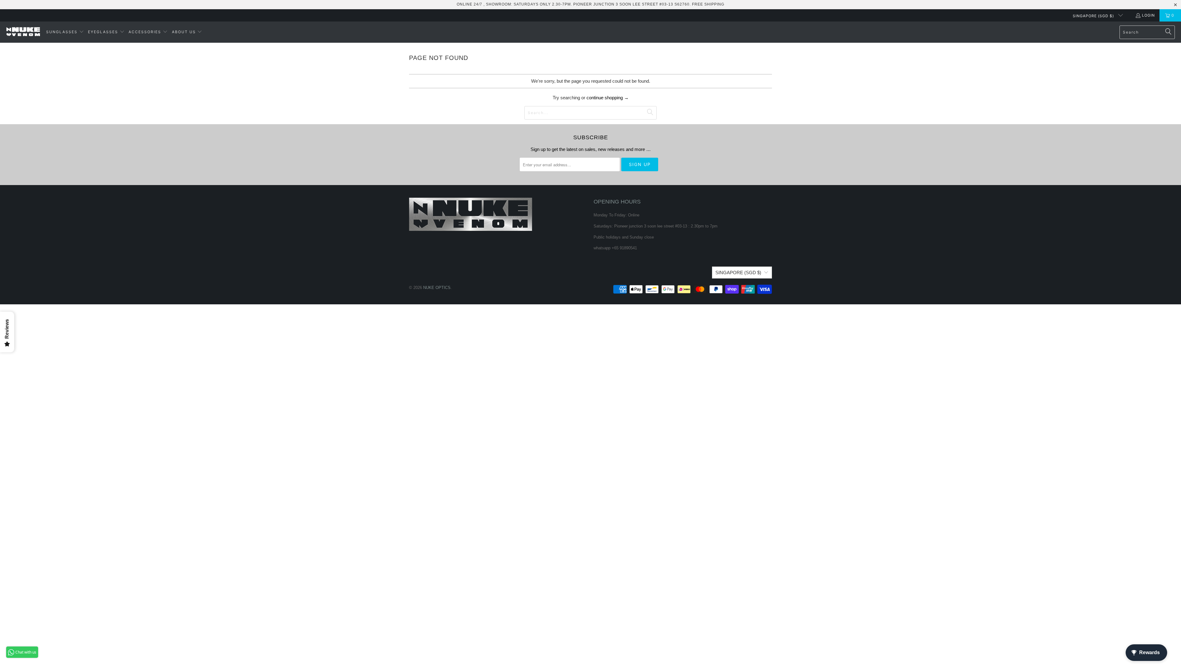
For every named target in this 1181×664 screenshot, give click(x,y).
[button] (65, 32)
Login (1148, 15)
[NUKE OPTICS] (23, 32)
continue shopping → (608, 97)
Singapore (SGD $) (1094, 16)
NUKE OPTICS (437, 287)
